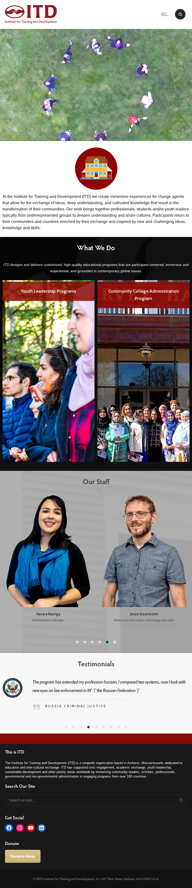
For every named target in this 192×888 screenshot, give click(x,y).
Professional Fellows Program (143, 291)
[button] (77, 642)
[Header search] (180, 14)
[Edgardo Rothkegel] (88, 560)
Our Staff (96, 481)
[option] (48, 370)
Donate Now (22, 848)
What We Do (96, 247)
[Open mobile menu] (166, 14)
